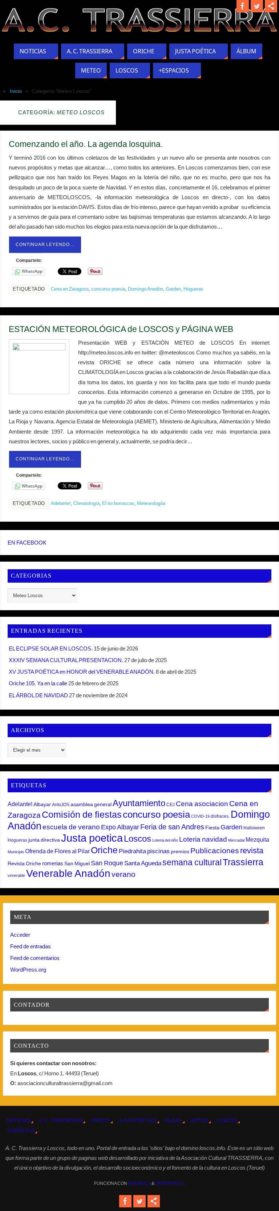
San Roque (107, 863)
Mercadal (236, 840)
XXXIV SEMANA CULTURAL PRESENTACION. (66, 660)
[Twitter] (257, 6)
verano (124, 874)
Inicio (16, 91)
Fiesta (212, 827)
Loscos (137, 838)
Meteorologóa (151, 503)
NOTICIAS (19, 1120)
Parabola (139, 1183)
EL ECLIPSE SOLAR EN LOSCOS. (51, 648)
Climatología (86, 503)
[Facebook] (242, 6)
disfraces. (220, 816)
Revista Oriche (24, 863)
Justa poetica (92, 838)
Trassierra (243, 862)
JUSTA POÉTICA (137, 1120)
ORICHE (100, 1120)
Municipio (16, 852)
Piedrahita (132, 851)
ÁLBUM (173, 1120)
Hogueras (193, 289)
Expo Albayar (120, 827)
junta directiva (44, 840)
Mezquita (257, 839)
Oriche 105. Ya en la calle (38, 683)
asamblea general (91, 804)
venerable (16, 875)
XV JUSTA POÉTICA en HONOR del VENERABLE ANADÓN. (82, 672)
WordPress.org (28, 969)
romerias (52, 863)
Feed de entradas (30, 946)
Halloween (254, 827)
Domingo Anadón (145, 289)
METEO (199, 1120)
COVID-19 (200, 816)
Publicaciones (214, 850)
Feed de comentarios (35, 958)
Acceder (20, 935)
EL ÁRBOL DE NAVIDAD (38, 695)
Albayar (42, 804)
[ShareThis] (271, 6)
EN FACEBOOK (27, 542)
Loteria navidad (203, 839)
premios (180, 851)
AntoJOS (60, 804)
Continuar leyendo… (45, 244)
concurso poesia (108, 289)
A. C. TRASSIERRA (60, 1120)
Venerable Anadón (68, 873)
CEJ (170, 804)
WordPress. (170, 1183)
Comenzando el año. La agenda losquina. (86, 144)
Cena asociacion (202, 804)
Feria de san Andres (172, 827)
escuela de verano (71, 827)
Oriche (104, 850)
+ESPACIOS (21, 1130)
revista (251, 850)
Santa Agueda (142, 863)
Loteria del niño (165, 840)
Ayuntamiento (139, 803)
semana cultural (192, 862)
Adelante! (61, 503)
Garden (173, 289)
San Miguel (77, 863)
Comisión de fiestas (82, 814)
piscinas (158, 851)
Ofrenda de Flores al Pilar (57, 851)
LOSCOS (226, 1120)
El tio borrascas (118, 503)
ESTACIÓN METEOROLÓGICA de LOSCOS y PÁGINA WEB (121, 329)
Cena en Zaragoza (70, 289)
